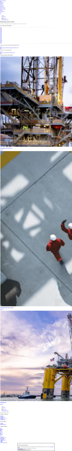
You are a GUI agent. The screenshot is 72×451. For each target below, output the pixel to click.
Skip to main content (3, 0)
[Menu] (36, 13)
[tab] (36, 28)
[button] (36, 4)
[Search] (36, 12)
